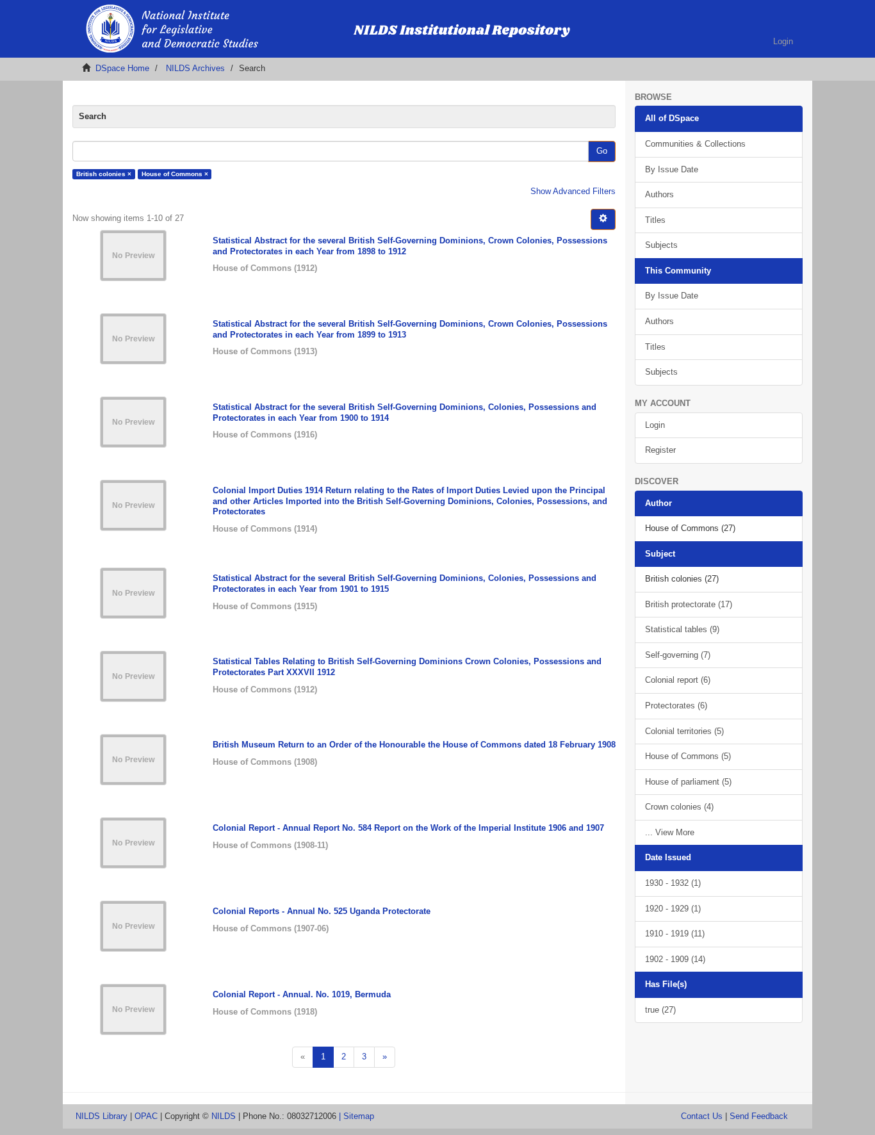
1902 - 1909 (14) (675, 959)
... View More (669, 832)
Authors (659, 194)
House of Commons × (175, 173)
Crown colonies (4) (679, 807)
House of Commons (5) (688, 756)
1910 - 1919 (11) (675, 933)
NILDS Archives (195, 68)
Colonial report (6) (677, 680)
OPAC (146, 1116)
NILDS (223, 1116)
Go (601, 151)
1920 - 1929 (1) (673, 908)
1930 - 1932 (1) (673, 883)
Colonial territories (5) (684, 731)
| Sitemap (356, 1116)
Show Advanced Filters (573, 191)
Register (660, 450)
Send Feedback (759, 1116)
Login (655, 425)
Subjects (661, 245)
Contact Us (702, 1116)
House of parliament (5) (688, 782)
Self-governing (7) (677, 655)
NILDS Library (101, 1116)
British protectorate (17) (688, 604)
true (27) (660, 1010)
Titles (655, 220)
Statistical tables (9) (682, 629)
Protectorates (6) (676, 705)
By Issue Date (671, 169)
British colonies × (103, 173)
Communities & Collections (695, 144)
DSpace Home (122, 68)
